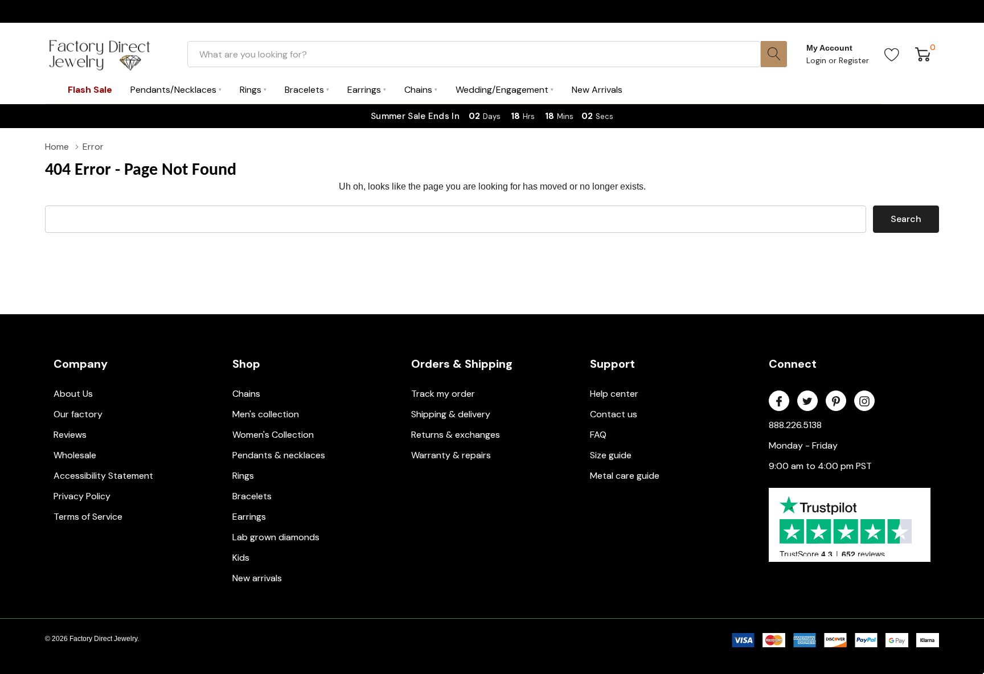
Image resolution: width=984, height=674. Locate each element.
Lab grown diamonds (275, 537)
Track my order (443, 394)
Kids (240, 558)
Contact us (613, 414)
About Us (73, 394)
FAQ (598, 435)
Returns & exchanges (455, 435)
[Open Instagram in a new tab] (864, 401)
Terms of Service (88, 517)
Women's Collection (273, 435)
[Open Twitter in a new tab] (807, 401)
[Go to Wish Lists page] (892, 54)
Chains (246, 394)
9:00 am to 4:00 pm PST (820, 466)
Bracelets (252, 496)
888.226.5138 (795, 425)
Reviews (70, 435)
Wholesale (75, 455)
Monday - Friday (803, 445)
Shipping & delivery (450, 414)
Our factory (78, 414)
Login (817, 60)
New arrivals (257, 578)
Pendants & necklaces (278, 455)
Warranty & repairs (451, 455)
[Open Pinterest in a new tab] (836, 401)
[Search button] (774, 54)
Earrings (249, 517)
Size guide (611, 455)
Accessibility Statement (103, 476)
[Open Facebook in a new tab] (779, 401)
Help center (614, 394)
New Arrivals (597, 90)
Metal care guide (624, 476)
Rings (243, 476)
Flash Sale (90, 90)
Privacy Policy (82, 496)
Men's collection (265, 414)
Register (854, 60)
